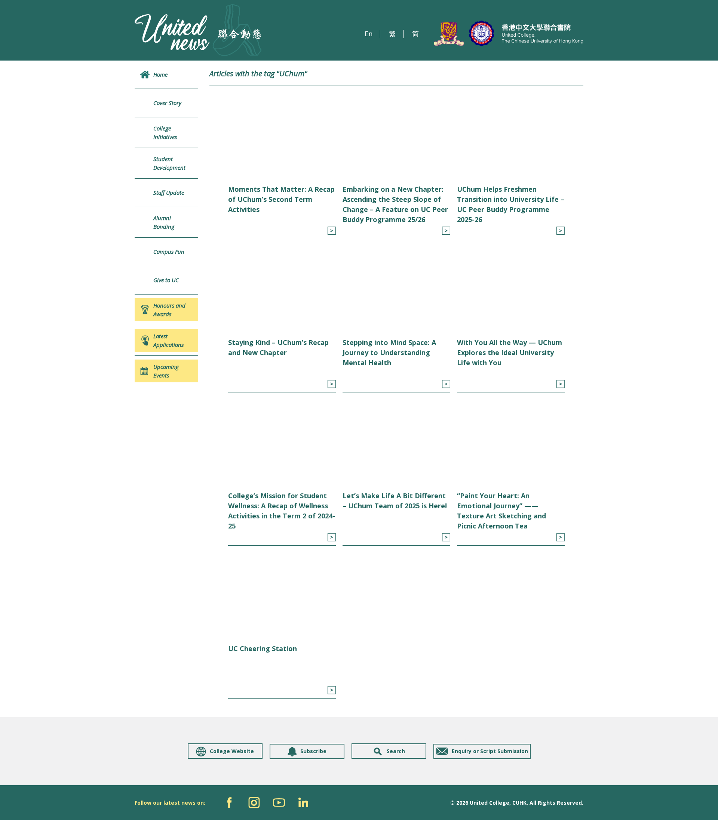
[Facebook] (229, 802)
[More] (331, 230)
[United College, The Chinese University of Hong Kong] (508, 34)
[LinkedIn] (303, 802)
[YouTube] (279, 802)
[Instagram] (254, 802)
